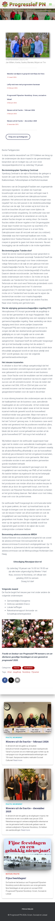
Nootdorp (26, 672)
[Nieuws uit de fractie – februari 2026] (27, 717)
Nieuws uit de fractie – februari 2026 (21, 110)
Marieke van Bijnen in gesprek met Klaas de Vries (25, 74)
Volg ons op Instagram (18, 137)
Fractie (16, 668)
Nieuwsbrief (28, 668)
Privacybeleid (27, 909)
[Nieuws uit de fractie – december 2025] (27, 784)
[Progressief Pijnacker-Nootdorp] (25, 4)
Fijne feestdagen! (16, 878)
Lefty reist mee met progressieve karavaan (23, 84)
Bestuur (9, 874)
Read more (17, 760)
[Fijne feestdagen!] (27, 854)
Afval (9, 672)
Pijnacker (35, 672)
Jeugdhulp (17, 672)
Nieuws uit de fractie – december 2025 (22, 121)
